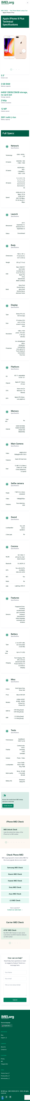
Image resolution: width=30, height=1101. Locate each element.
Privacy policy (4, 1076)
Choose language (5, 1022)
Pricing (2, 1058)
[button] (24, 51)
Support (3, 1037)
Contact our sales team (14, 910)
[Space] (7, 1017)
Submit (15, 1000)
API (2, 1061)
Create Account (8, 805)
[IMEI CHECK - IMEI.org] (7, 3)
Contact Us (3, 1049)
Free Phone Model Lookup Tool (18, 10)
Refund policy (4, 1078)
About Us (3, 1047)
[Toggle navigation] (27, 2)
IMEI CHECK (4, 10)
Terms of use (4, 1073)
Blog (2, 1035)
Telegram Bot (4, 1064)
